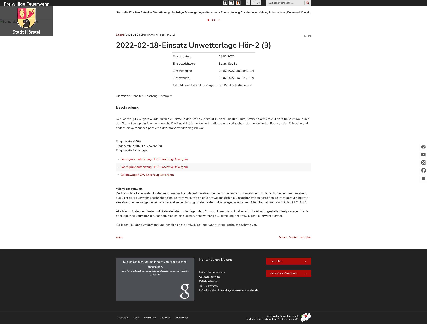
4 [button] (218, 20)
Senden (283, 237)
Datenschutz (181, 317)
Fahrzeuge (190, 12)
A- (248, 2)
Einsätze (134, 12)
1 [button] (208, 20)
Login (136, 317)
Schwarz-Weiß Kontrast (225, 2)
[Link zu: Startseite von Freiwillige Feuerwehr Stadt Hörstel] (26, 18)
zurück (119, 237)
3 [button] (215, 20)
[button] (155, 279)
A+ (258, 2)
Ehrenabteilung (230, 12)
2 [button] (212, 20)
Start (121, 35)
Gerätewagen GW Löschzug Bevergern (147, 175)
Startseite (122, 12)
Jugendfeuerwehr (209, 12)
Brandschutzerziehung (254, 12)
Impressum (150, 317)
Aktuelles (147, 12)
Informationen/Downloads (283, 273)
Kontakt (306, 12)
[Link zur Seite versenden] (305, 36)
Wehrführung (161, 12)
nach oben (305, 237)
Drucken (293, 237)
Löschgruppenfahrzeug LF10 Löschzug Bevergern (154, 167)
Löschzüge (177, 12)
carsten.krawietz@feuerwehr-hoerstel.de (233, 290)
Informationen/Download (284, 12)
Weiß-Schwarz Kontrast (231, 2)
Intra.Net (165, 317)
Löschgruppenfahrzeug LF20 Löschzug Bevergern (154, 159)
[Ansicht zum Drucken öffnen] (309, 36)
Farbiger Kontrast (238, 2)
